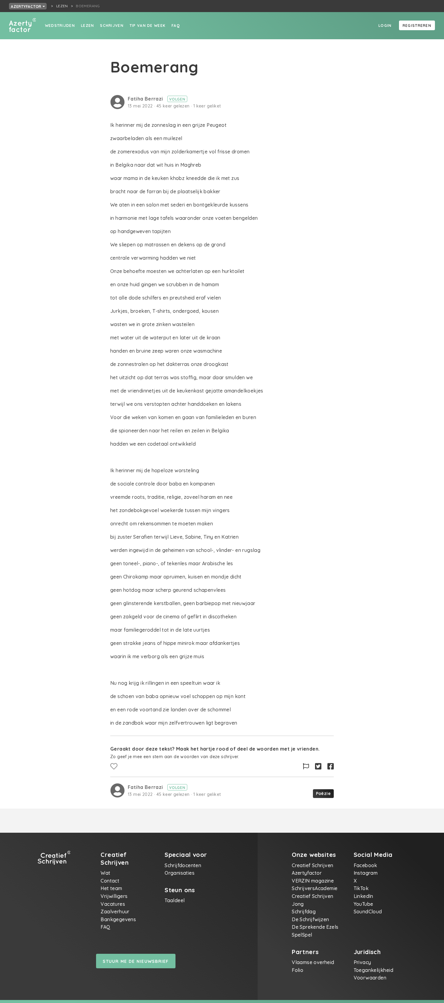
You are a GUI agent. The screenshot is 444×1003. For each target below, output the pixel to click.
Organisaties (180, 873)
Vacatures (113, 904)
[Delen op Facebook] (330, 766)
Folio (297, 970)
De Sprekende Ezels (315, 927)
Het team (111, 888)
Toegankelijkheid (373, 970)
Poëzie (323, 793)
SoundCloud (368, 911)
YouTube (363, 904)
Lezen (87, 25)
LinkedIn (363, 896)
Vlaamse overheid (313, 962)
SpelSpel (302, 935)
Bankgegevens (118, 919)
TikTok (361, 888)
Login (384, 25)
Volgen (177, 99)
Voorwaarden (370, 978)
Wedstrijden (60, 25)
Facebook (365, 865)
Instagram (366, 873)
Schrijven (112, 25)
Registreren (417, 25)
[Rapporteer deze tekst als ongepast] (306, 766)
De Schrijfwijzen (310, 919)
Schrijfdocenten (183, 865)
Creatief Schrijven (312, 865)
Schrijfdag (304, 911)
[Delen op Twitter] (318, 766)
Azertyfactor (27, 6)
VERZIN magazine (313, 881)
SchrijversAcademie (314, 888)
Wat (105, 873)
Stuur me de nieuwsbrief (136, 961)
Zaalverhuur (115, 911)
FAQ (176, 25)
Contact (110, 881)
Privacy (362, 962)
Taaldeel (175, 900)
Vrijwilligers (114, 896)
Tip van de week (148, 25)
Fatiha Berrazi (146, 99)
